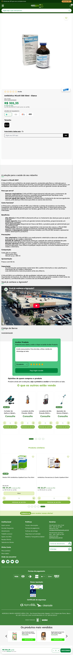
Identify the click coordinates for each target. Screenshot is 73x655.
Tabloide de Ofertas (7, 542)
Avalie (20, 91)
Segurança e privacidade (32, 534)
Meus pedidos (5, 551)
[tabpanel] (36, 51)
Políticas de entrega (31, 531)
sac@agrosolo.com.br (56, 537)
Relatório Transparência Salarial (34, 537)
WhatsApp (53, 549)
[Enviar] (69, 10)
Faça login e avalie (36, 370)
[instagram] (8, 561)
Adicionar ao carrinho (10, 427)
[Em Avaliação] (33, 593)
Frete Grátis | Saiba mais (12, 131)
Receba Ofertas (6, 539)
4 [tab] (41, 506)
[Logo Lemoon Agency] (36, 620)
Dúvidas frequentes (7, 528)
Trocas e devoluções (31, 525)
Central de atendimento (57, 544)
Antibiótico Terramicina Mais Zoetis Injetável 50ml (54, 477)
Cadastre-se (25, 513)
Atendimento (5, 531)
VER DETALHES (28, 639)
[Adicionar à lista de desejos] (66, 18)
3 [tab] (38, 506)
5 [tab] (44, 506)
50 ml (7, 125)
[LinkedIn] (17, 561)
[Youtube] (12, 561)
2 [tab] (35, 506)
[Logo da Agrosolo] (37, 5)
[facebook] (3, 561)
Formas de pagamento (32, 528)
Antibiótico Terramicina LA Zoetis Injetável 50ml (18, 477)
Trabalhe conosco (6, 534)
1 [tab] (30, 506)
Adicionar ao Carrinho (65, 650)
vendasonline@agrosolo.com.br (59, 530)
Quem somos (5, 525)
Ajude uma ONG (6, 537)
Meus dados (5, 553)
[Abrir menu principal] (2, 5)
